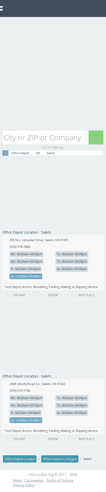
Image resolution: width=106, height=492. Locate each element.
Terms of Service (59, 480)
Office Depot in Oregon (60, 459)
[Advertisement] (53, 72)
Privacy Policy (24, 485)
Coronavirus (34, 480)
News (17, 480)
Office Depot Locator (19, 459)
